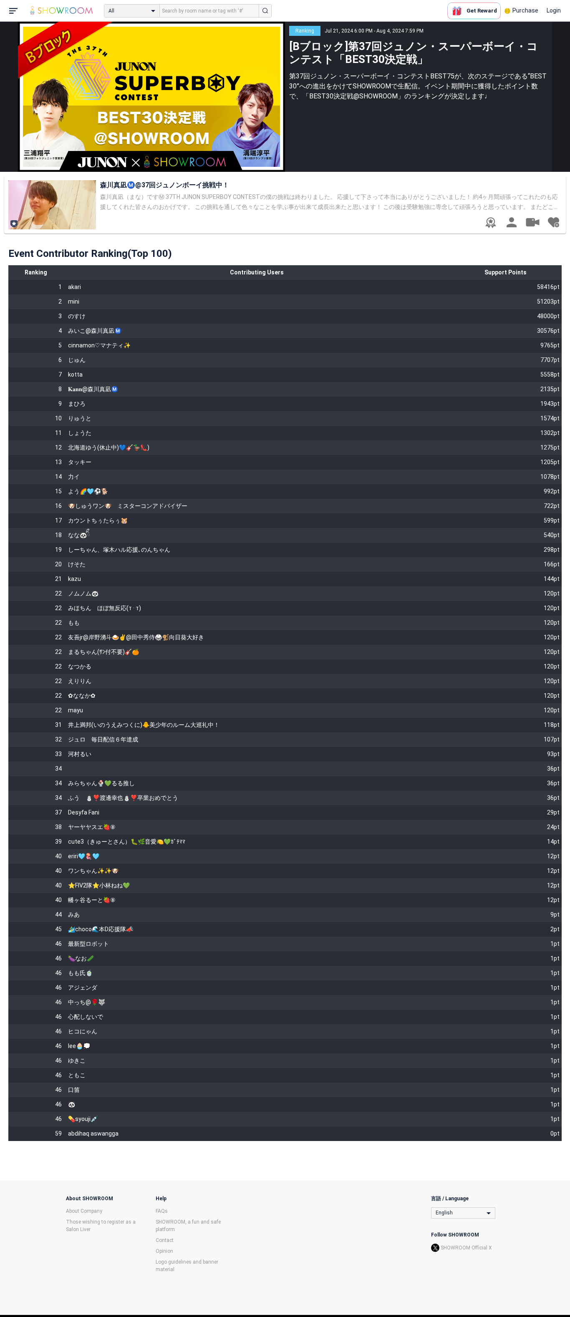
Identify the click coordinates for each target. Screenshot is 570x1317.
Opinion (164, 1251)
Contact (165, 1240)
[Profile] (511, 222)
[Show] (532, 222)
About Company (84, 1211)
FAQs (162, 1211)
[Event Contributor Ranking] (490, 222)
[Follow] (553, 222)
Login (554, 10)
